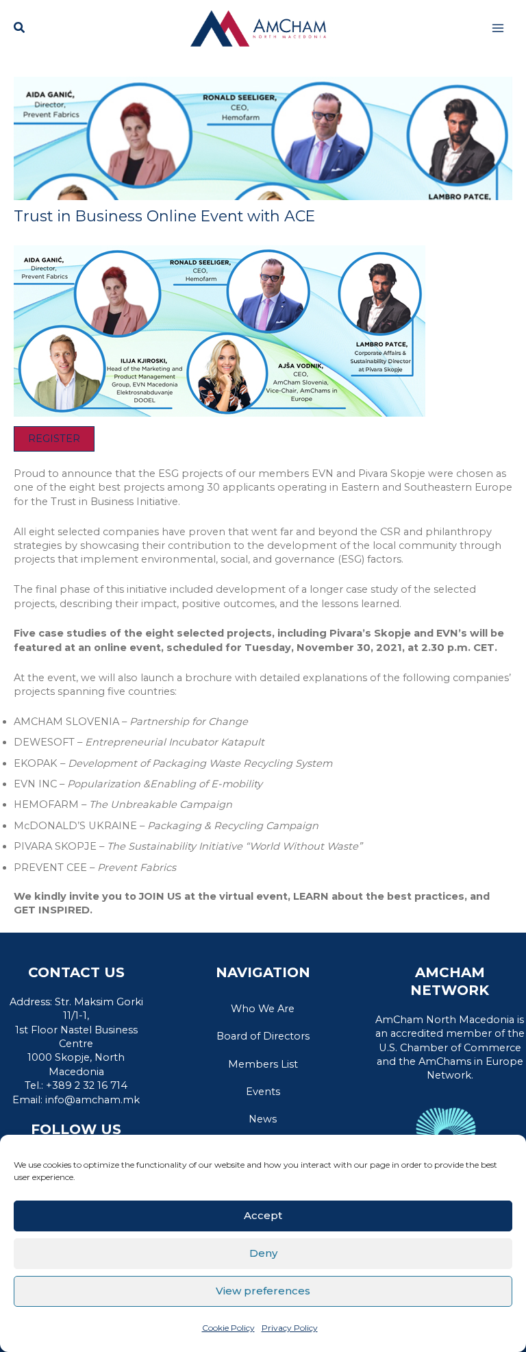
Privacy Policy (290, 1328)
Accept (263, 1215)
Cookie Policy (228, 1328)
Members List (263, 1064)
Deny (263, 1252)
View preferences (263, 1290)
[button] (20, 29)
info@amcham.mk (92, 1100)
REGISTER (54, 438)
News (263, 1119)
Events (263, 1091)
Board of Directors (263, 1036)
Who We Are (263, 1009)
